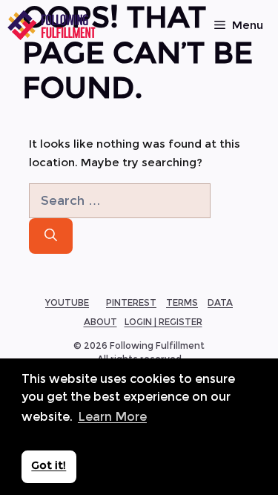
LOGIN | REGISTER (163, 321)
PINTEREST (131, 302)
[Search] (51, 236)
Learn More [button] (112, 417)
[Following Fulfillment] (51, 25)
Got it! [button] (48, 465)
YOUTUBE (67, 302)
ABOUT (100, 321)
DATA (220, 302)
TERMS (182, 302)
